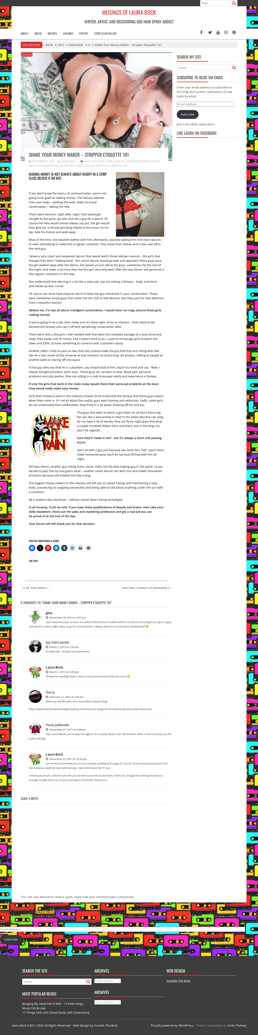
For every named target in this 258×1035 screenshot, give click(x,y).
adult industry (94, 161)
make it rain (36, 165)
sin (92, 165)
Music (38, 33)
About (24, 33)
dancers (119, 161)
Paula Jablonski (57, 725)
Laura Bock (68, 161)
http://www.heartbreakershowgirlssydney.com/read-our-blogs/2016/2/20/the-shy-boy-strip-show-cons (90, 709)
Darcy (50, 692)
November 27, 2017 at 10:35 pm (68, 759)
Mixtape (52, 33)
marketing (52, 165)
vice (125, 165)
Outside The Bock (178, 981)
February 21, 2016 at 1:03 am (66, 697)
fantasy (145, 161)
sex (87, 165)
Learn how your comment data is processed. (104, 897)
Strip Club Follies (105, 33)
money (64, 165)
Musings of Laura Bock (129, 12)
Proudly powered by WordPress (172, 1025)
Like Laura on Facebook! (197, 133)
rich (73, 165)
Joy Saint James (57, 642)
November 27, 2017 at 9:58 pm (67, 729)
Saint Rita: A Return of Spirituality (144, 588)
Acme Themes (237, 1025)
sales (80, 165)
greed (156, 161)
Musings (68, 33)
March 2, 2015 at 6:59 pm (64, 672)
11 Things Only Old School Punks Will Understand (55, 1012)
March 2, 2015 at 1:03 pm (64, 647)
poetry (83, 33)
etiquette (133, 161)
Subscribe (187, 114)
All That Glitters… (37, 588)
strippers (116, 165)
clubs (109, 161)
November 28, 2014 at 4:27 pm (67, 617)
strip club (27, 54)
